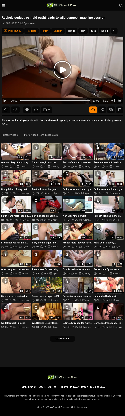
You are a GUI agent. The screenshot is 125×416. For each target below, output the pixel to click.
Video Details (93, 109)
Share (102, 109)
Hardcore (31, 31)
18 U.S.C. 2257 (97, 387)
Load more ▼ (62, 338)
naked (104, 31)
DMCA (84, 387)
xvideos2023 (14, 31)
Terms (65, 387)
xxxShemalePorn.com (59, 407)
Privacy (75, 387)
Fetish (45, 31)
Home (23, 387)
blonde (71, 31)
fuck (93, 31)
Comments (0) (111, 109)
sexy (83, 31)
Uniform (58, 31)
